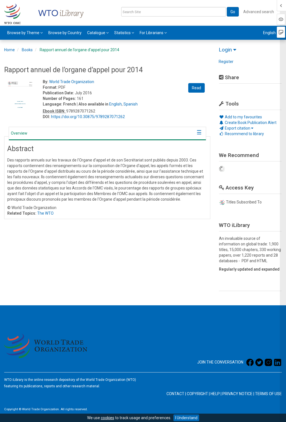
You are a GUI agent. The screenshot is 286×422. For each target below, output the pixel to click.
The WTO (45, 213)
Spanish (130, 104)
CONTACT (175, 393)
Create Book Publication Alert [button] (250, 122)
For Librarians (152, 33)
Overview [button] (19, 133)
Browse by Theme (23, 33)
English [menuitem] (270, 33)
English (115, 104)
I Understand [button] (186, 418)
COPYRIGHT (197, 393)
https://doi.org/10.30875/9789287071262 (88, 116)
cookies (107, 418)
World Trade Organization (71, 81)
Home (9, 50)
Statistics (123, 33)
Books (27, 50)
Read (196, 88)
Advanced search (258, 12)
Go (232, 12)
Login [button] (226, 49)
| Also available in (92, 104)
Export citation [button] (237, 128)
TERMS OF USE (268, 393)
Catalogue (96, 33)
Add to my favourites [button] (243, 117)
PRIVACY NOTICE (237, 393)
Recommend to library (244, 134)
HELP (215, 393)
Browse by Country (65, 33)
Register (226, 61)
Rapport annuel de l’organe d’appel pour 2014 (79, 50)
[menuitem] (25, 33)
